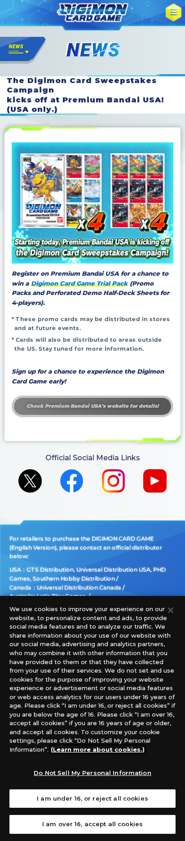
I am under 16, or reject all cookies (92, 798)
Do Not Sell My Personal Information (92, 772)
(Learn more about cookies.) (98, 749)
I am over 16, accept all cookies (92, 824)
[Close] (171, 610)
